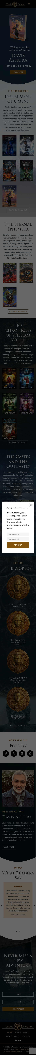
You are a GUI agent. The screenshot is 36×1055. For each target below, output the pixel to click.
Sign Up (18, 545)
